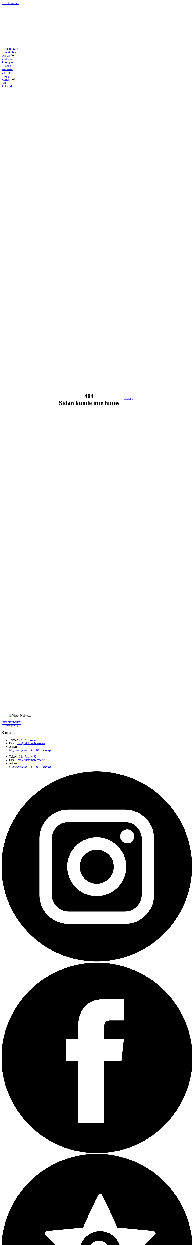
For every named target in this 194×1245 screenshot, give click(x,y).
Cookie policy (10, 725)
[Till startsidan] (26, 45)
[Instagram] (97, 961)
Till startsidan (127, 399)
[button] (12, 55)
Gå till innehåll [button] (10, 3)
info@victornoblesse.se (31, 743)
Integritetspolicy (11, 721)
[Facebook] (97, 1152)
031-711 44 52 (27, 739)
